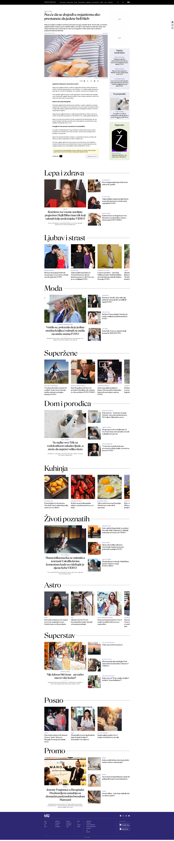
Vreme (78, 826)
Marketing (88, 821)
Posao (46, 733)
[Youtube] (129, 815)
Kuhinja (101, 2)
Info (45, 821)
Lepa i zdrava (63, 2)
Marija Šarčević (116, 153)
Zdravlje (57, 821)
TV (77, 823)
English (79, 824)
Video (78, 821)
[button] (118, 118)
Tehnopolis (68, 823)
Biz (45, 824)
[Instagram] (126, 815)
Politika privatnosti (91, 826)
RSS (87, 830)
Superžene (88, 2)
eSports (68, 821)
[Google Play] (124, 825)
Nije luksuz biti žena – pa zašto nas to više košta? (119, 156)
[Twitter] (123, 815)
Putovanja (57, 823)
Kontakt (88, 832)
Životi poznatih (81, 2)
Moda (75, 2)
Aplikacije (88, 828)
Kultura (57, 824)
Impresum (88, 823)
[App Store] (124, 829)
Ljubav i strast (70, 2)
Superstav (110, 2)
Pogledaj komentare (92, 156)
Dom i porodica (95, 2)
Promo (65, 787)
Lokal (67, 826)
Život (45, 826)
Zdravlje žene (48, 11)
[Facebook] (120, 815)
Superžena (57, 826)
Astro (105, 2)
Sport (45, 823)
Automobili (68, 824)
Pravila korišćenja (90, 824)
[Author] (119, 140)
